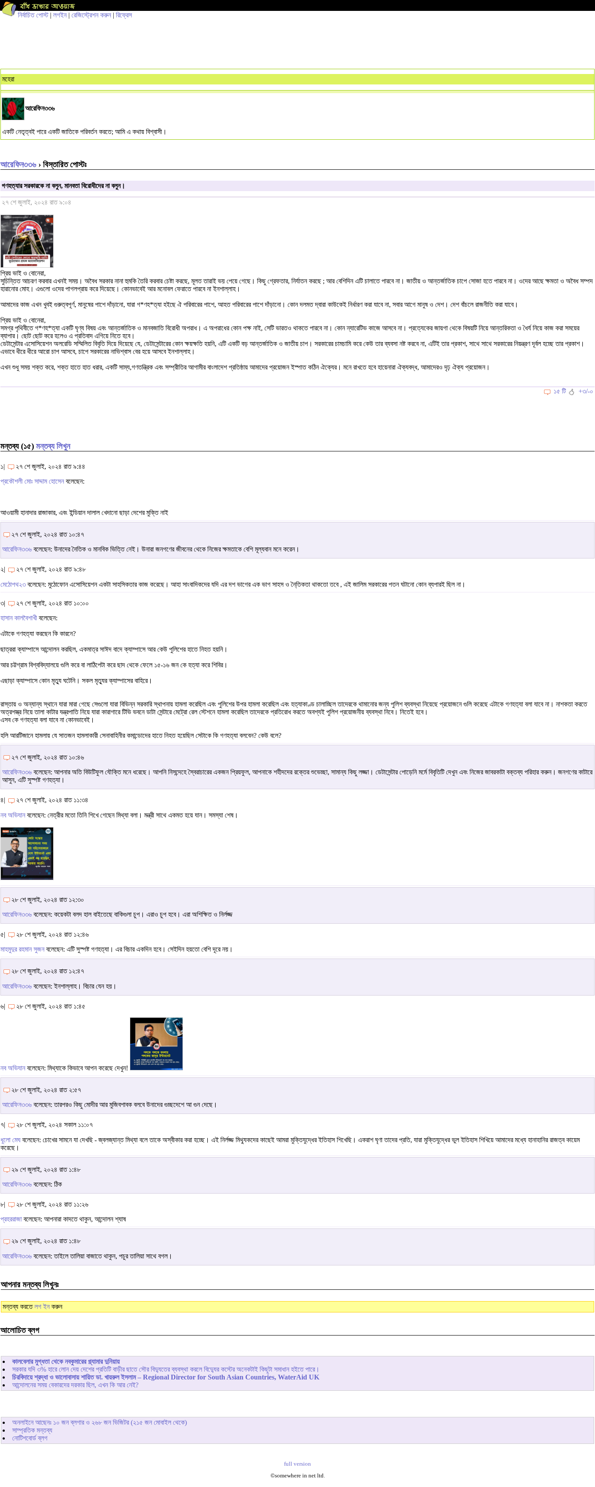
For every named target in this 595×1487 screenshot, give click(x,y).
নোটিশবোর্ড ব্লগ (29, 1438)
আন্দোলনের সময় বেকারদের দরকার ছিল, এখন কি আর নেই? (75, 1385)
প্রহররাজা (11, 1219)
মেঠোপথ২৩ (13, 584)
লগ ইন (42, 1306)
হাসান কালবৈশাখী (18, 618)
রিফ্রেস (124, 15)
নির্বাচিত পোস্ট (33, 15)
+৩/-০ (585, 391)
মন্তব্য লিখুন (53, 446)
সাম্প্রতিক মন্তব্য (32, 1430)
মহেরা (8, 79)
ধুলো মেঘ (10, 1140)
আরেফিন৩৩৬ (18, 164)
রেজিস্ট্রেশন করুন (91, 15)
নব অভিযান (12, 815)
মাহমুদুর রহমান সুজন (22, 949)
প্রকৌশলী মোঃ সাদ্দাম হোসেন (32, 481)
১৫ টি (560, 391)
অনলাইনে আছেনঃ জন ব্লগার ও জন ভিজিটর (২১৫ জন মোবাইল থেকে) (99, 1422)
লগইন (60, 15)
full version (297, 1464)
